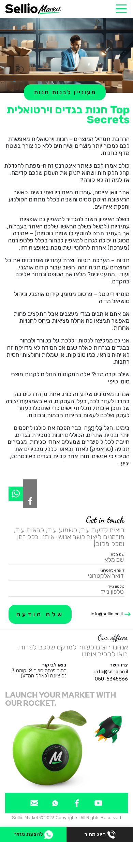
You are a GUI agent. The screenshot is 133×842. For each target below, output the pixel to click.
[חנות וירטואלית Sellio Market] (33, 8)
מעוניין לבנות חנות (65, 92)
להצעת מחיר (29, 834)
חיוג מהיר (95, 834)
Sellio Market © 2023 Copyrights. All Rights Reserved (66, 817)
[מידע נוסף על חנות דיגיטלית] (98, 803)
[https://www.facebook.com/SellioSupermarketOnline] (30, 501)
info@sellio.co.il (107, 613)
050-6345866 (111, 679)
